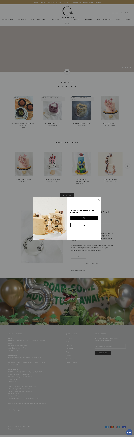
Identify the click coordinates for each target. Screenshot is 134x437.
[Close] (98, 199)
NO (84, 225)
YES (84, 218)
